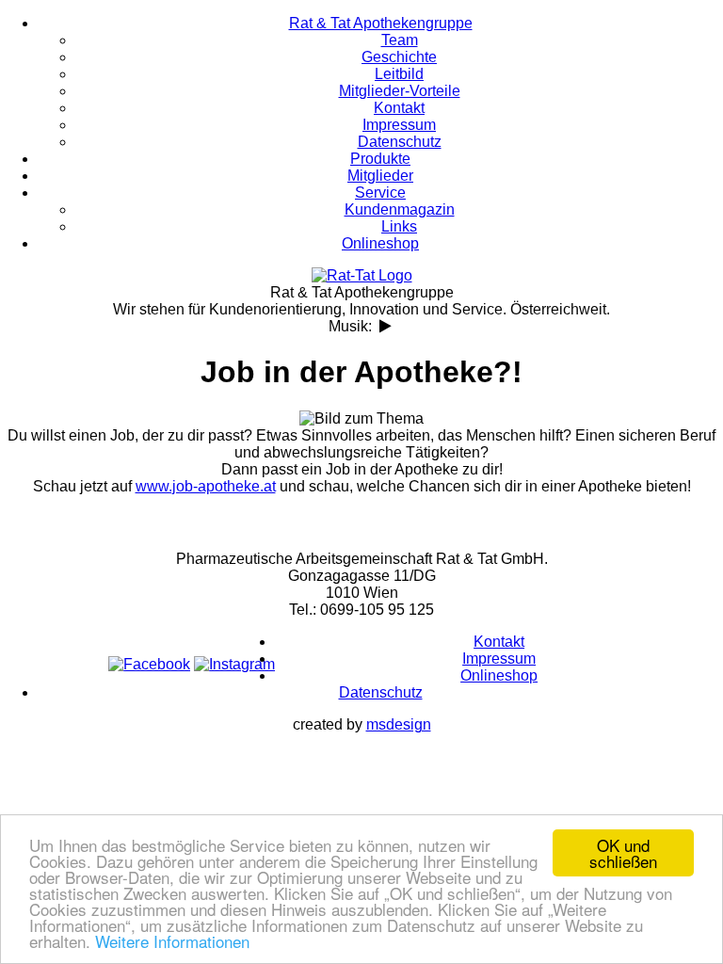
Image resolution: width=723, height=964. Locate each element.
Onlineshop (499, 675)
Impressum (499, 659)
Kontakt (499, 642)
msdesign (398, 724)
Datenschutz (381, 692)
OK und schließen (623, 853)
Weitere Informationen (172, 941)
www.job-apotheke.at (206, 486)
